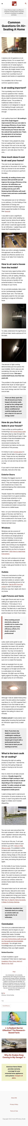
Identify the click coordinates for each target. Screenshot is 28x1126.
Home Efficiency (6, 1005)
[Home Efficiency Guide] (14, 3)
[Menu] (2, 3)
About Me (14, 1098)
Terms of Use (14, 1111)
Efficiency (4, 995)
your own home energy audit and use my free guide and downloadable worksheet (14, 941)
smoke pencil (18, 452)
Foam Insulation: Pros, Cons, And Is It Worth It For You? (14, 961)
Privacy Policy (14, 1104)
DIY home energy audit (18, 431)
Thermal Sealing (10, 995)
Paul (4, 993)
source (7, 211)
